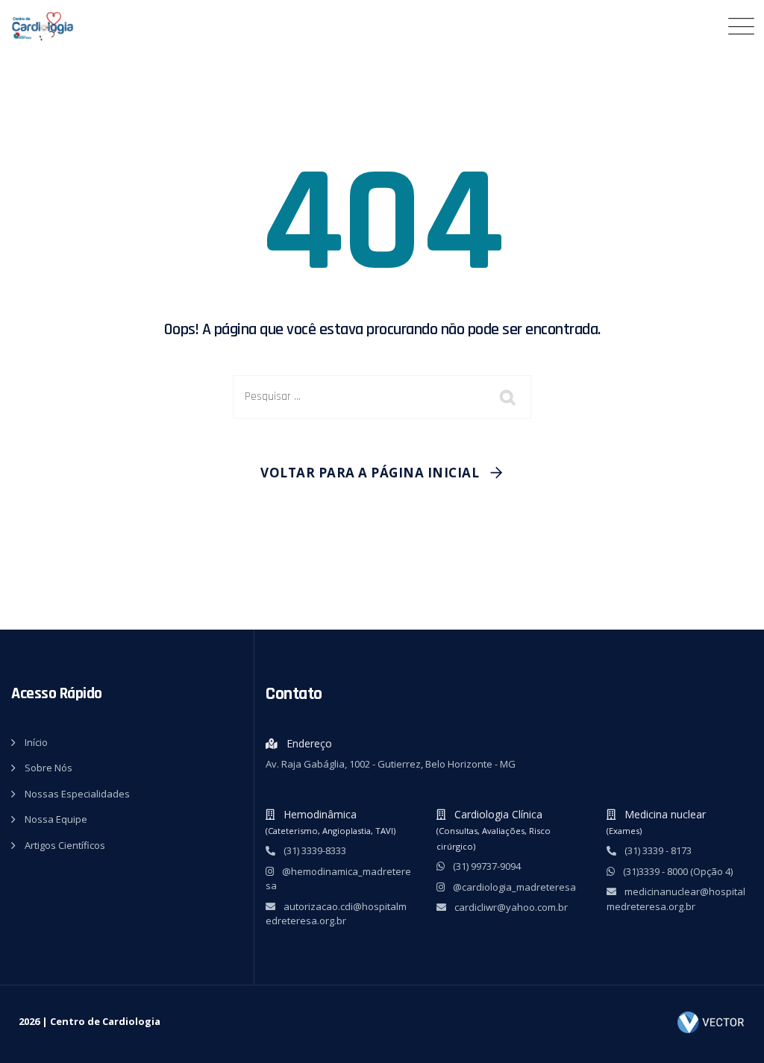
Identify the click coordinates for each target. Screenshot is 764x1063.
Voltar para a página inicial (369, 472)
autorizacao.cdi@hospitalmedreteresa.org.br (336, 914)
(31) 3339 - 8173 (657, 850)
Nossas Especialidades (77, 793)
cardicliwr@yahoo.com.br (510, 907)
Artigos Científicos (65, 845)
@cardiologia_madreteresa (513, 887)
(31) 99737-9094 (486, 866)
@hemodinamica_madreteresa (338, 879)
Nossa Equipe (56, 819)
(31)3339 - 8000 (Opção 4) (677, 871)
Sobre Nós (48, 767)
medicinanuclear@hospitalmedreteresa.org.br (676, 899)
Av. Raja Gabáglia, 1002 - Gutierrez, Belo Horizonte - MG (391, 764)
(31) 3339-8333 (313, 850)
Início (36, 742)
